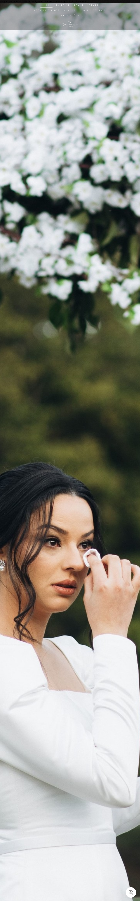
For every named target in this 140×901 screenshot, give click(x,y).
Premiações (70, 15)
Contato (99, 10)
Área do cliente (47, 10)
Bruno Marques (86, 5)
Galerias (63, 5)
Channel (71, 10)
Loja (85, 10)
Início (46, 5)
